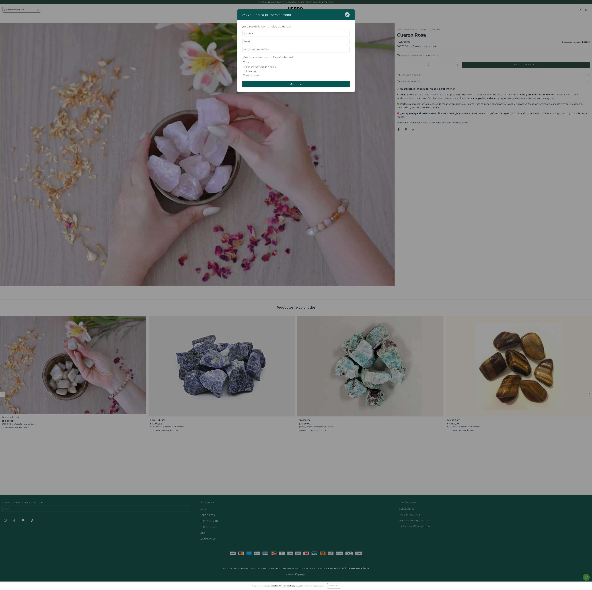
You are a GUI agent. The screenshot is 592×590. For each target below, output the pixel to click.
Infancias (251, 71)
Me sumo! (296, 84)
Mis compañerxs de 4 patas (261, 67)
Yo (247, 62)
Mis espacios (253, 75)
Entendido (334, 586)
